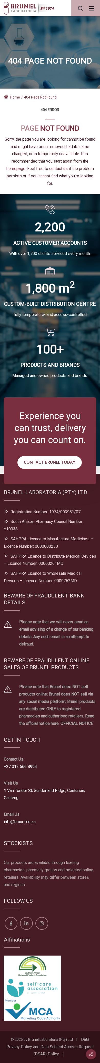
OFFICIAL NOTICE (77, 723)
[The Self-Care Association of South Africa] (32, 987)
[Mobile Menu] (91, 8)
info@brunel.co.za (20, 821)
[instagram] (41, 923)
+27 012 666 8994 (20, 766)
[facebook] (11, 923)
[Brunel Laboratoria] (30, 7)
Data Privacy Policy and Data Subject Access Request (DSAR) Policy (50, 1047)
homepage (15, 168)
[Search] (80, 8)
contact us (58, 168)
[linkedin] (26, 923)
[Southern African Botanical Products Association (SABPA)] (32, 966)
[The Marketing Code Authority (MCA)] (32, 1009)
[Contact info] (91, 1054)
